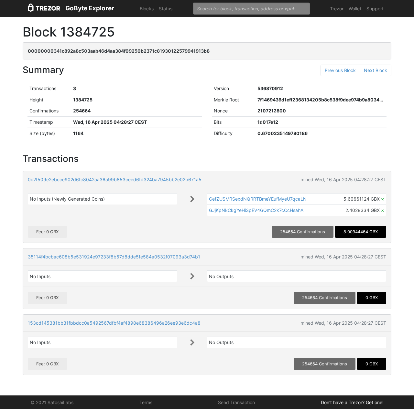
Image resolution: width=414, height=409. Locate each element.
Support (375, 8)
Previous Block (340, 70)
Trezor (336, 8)
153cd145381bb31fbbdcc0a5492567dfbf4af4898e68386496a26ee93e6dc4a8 (114, 323)
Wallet (355, 8)
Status (165, 8)
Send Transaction (236, 402)
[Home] (44, 8)
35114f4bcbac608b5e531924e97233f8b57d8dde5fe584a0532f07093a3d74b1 (114, 256)
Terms (145, 402)
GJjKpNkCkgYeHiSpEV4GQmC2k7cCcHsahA (256, 210)
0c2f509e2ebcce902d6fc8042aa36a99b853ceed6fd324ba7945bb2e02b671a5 (115, 179)
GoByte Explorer (89, 8)
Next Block (375, 70)
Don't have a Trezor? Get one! (352, 402)
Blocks (147, 8)
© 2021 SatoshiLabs (51, 402)
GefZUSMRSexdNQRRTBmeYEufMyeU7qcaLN (258, 199)
